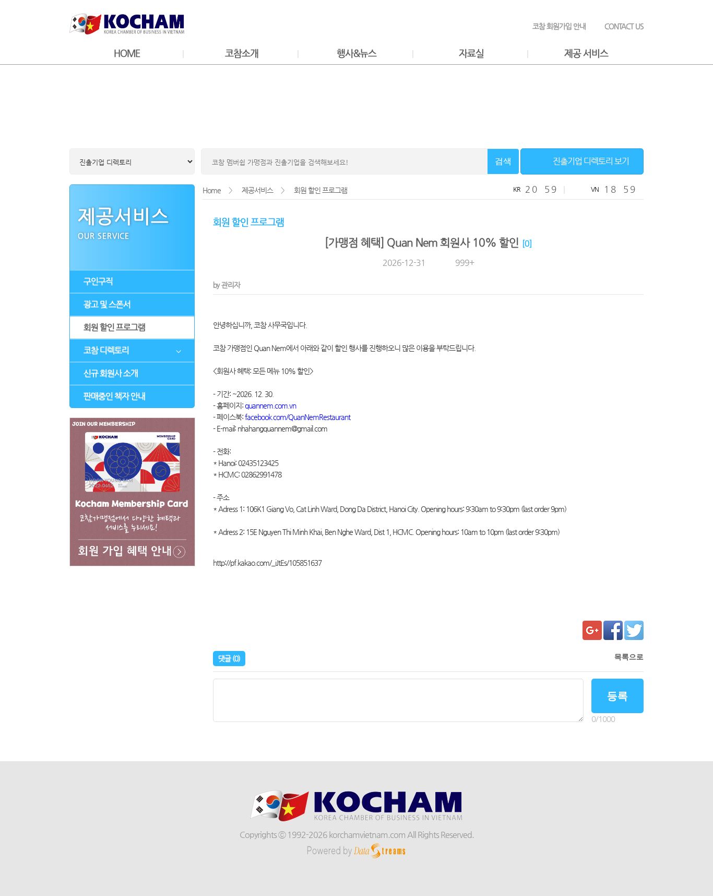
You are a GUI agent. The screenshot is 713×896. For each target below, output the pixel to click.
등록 (617, 696)
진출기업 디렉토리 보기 (591, 161)
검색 (503, 161)
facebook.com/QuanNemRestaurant (297, 417)
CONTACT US (624, 26)
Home (212, 190)
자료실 (471, 53)
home (127, 53)
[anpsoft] (356, 859)
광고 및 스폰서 (107, 304)
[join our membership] (132, 493)
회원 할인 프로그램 (114, 327)
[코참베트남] (126, 32)
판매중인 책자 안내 (114, 396)
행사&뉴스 (356, 53)
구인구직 (98, 281)
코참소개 (241, 53)
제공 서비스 (586, 53)
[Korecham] (356, 821)
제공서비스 (257, 190)
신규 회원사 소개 (111, 373)
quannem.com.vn (270, 405)
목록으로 (629, 657)
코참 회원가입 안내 (559, 26)
